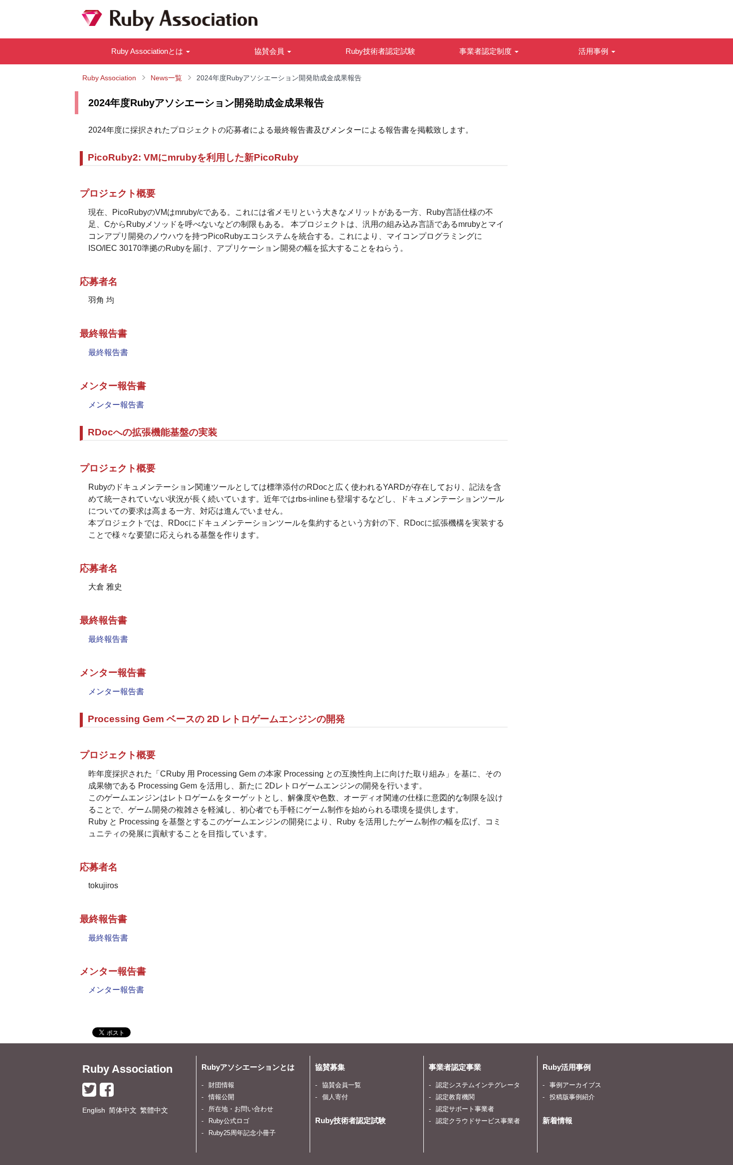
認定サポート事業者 (465, 1109)
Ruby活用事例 (567, 1067)
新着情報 (557, 1120)
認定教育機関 (455, 1097)
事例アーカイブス (575, 1085)
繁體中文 (154, 1110)
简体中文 (123, 1110)
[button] (150, 51)
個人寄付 (335, 1097)
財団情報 (221, 1085)
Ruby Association (127, 1069)
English (93, 1110)
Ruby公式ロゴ (228, 1121)
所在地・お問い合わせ (240, 1109)
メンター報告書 (116, 404)
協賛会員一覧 (341, 1085)
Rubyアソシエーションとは (248, 1067)
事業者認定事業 (455, 1067)
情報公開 (221, 1097)
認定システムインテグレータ (478, 1085)
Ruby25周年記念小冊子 (242, 1133)
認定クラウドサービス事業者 (478, 1121)
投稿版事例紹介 (572, 1097)
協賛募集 (330, 1067)
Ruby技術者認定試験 (380, 51)
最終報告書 (108, 352)
